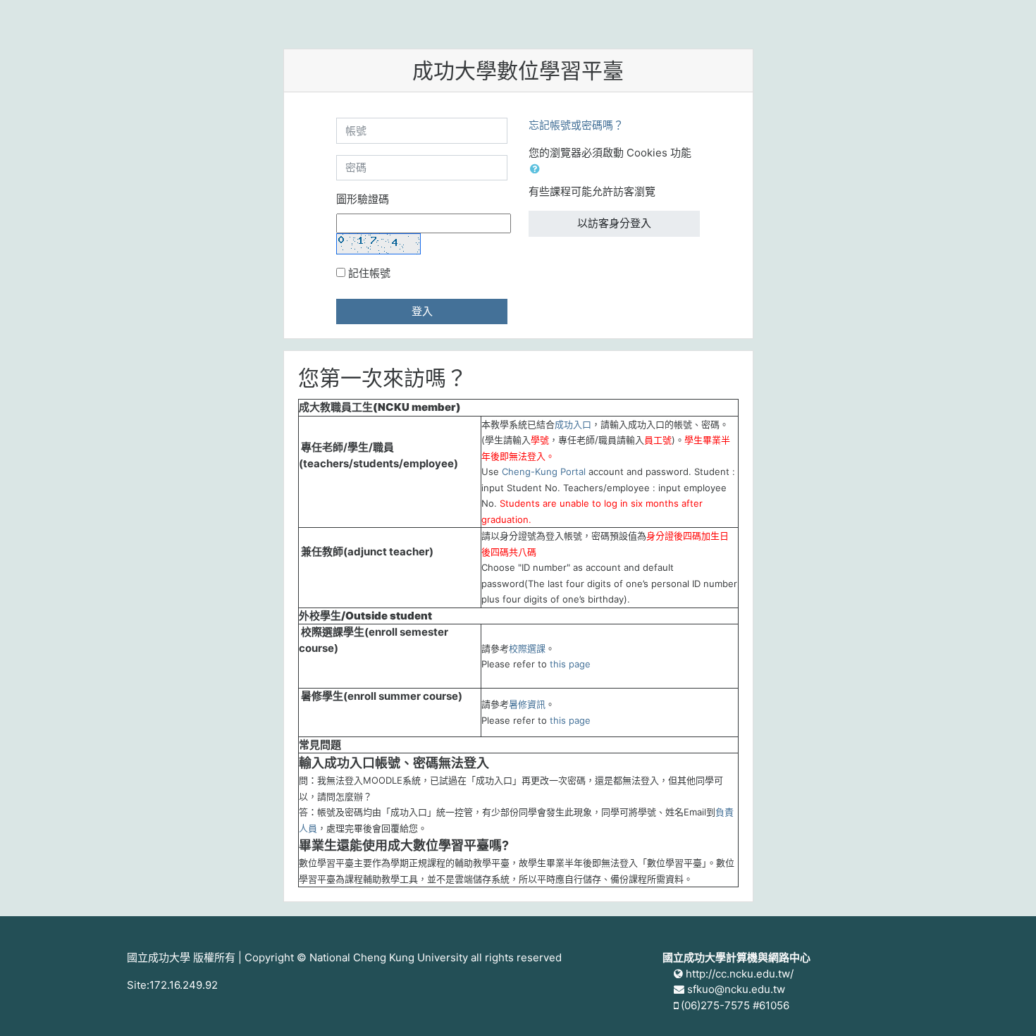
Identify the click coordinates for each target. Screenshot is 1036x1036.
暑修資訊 (527, 704)
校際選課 (527, 648)
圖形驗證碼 (362, 199)
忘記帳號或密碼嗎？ (576, 125)
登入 (422, 311)
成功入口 (573, 424)
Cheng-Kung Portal (544, 471)
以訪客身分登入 (614, 223)
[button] (538, 169)
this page (570, 664)
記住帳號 (369, 273)
